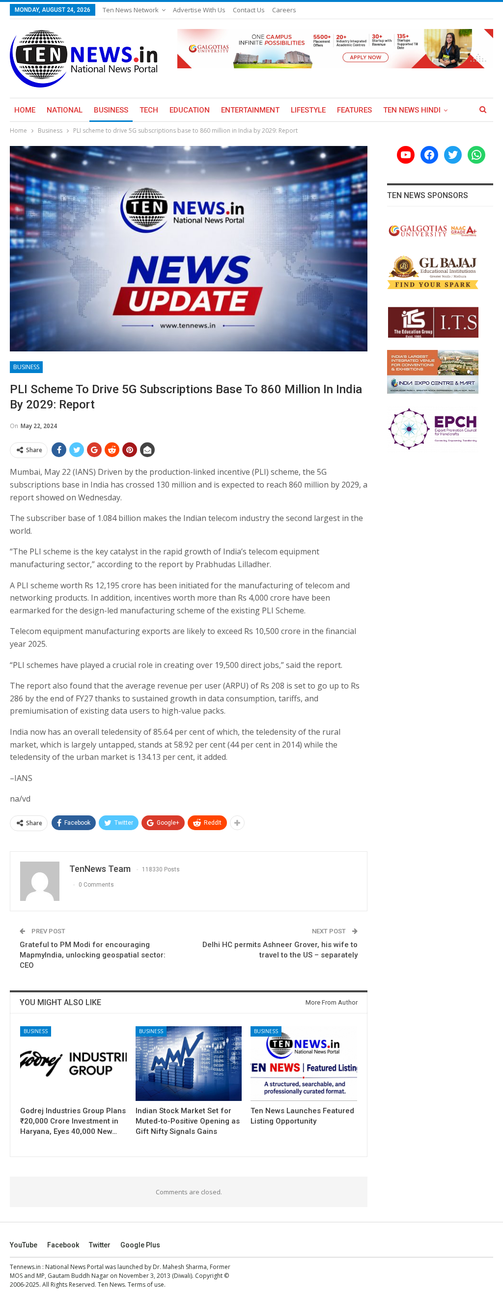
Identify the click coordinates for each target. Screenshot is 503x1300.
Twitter (100, 1245)
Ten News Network (131, 9)
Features (354, 110)
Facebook (63, 1245)
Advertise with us (199, 9)
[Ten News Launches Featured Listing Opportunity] (304, 1063)
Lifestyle (308, 110)
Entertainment (250, 110)
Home (24, 110)
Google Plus (140, 1245)
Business (111, 110)
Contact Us (249, 9)
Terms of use (146, 1284)
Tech (149, 110)
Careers (284, 9)
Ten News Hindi (412, 110)
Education (189, 110)
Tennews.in (25, 1267)
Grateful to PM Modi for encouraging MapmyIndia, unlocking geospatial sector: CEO (93, 955)
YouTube (23, 1245)
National (65, 110)
